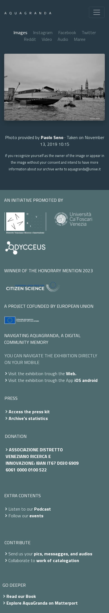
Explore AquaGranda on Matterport (42, 603)
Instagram (43, 32)
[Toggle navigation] (97, 12)
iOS (77, 380)
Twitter (89, 32)
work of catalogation (57, 560)
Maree (80, 39)
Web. (71, 373)
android (90, 380)
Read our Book (21, 596)
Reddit (30, 39)
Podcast (42, 509)
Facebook (67, 32)
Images (20, 32)
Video (47, 39)
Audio (63, 39)
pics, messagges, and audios (63, 553)
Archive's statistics (28, 418)
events (36, 515)
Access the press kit (29, 411)
